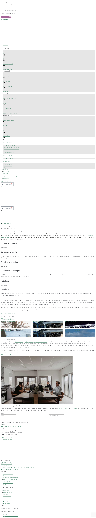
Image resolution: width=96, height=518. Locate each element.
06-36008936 (73, 408)
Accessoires (6, 161)
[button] (48, 41)
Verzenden (3, 424)
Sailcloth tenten (8, 155)
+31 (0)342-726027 (63, 408)
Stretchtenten (7, 142)
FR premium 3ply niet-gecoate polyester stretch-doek (31, 342)
